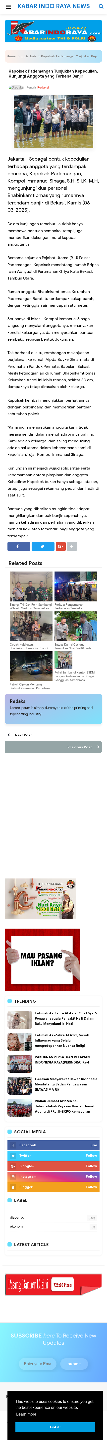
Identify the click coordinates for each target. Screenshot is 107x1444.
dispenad (17, 1217)
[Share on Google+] (61, 546)
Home (11, 56)
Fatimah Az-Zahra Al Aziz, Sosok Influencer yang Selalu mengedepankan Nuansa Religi (62, 1040)
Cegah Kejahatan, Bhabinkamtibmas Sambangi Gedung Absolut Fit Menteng (29, 648)
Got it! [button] (55, 1427)
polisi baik (28, 56)
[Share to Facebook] (18, 546)
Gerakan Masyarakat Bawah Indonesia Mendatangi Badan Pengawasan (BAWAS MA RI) (66, 1084)
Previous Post (79, 747)
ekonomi (16, 1226)
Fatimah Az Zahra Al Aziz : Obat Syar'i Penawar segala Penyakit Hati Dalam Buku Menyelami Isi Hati (66, 1018)
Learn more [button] (26, 1414)
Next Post (23, 735)
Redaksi (18, 701)
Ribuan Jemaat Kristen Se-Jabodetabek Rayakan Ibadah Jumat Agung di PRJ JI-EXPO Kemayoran (65, 1106)
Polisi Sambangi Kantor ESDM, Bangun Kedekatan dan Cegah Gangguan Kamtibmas (74, 676)
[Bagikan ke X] (43, 546)
